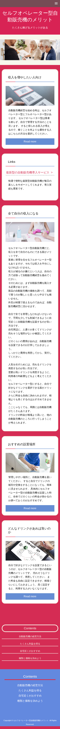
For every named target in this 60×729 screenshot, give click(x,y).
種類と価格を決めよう (30, 658)
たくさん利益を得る (30, 643)
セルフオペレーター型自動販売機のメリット (30, 16)
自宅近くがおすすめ (30, 651)
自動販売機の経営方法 (30, 636)
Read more (30, 141)
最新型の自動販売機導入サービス (27, 172)
